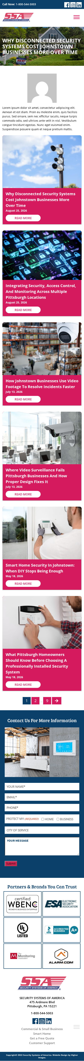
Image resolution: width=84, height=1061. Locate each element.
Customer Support (42, 1043)
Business (66, 819)
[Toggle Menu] (76, 17)
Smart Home (42, 1034)
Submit (11, 863)
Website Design (60, 1055)
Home (49, 819)
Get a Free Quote (42, 1038)
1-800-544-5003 (26, 4)
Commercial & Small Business (42, 1029)
